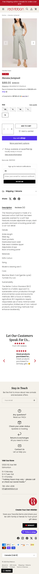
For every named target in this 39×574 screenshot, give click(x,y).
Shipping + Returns (24, 565)
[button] (19, 96)
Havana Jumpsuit (13, 15)
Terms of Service (22, 567)
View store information (13, 155)
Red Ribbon (11, 562)
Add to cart (26, 126)
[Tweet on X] (10, 199)
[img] (19, 343)
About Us (5, 565)
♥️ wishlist (29, 525)
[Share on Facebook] (14, 199)
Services (5, 567)
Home (4, 15)
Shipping (5, 86)
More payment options (19, 143)
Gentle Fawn (6, 71)
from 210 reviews (19, 346)
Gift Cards (13, 565)
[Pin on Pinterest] (19, 199)
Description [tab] (7, 207)
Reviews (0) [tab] (20, 207)
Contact (12, 567)
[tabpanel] (19, 261)
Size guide (33, 105)
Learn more (28, 3)
